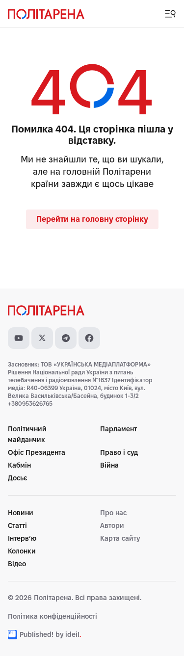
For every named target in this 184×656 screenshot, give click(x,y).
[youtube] (18, 338)
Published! (36, 634)
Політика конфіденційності (52, 616)
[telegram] (66, 338)
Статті (17, 525)
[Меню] (170, 14)
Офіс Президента (36, 452)
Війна (109, 465)
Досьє (17, 478)
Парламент (118, 429)
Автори (112, 525)
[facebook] (89, 338)
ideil (73, 634)
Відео (17, 564)
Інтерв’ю (22, 538)
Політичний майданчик (27, 434)
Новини (20, 513)
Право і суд (119, 452)
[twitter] (42, 338)
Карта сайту (120, 538)
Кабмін (19, 465)
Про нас (113, 513)
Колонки (22, 551)
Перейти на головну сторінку (92, 219)
